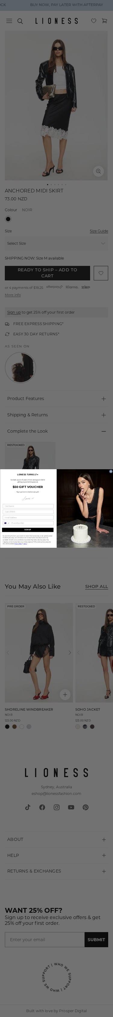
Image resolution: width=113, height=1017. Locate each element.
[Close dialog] (110, 471)
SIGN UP (27, 530)
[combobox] (6, 523)
